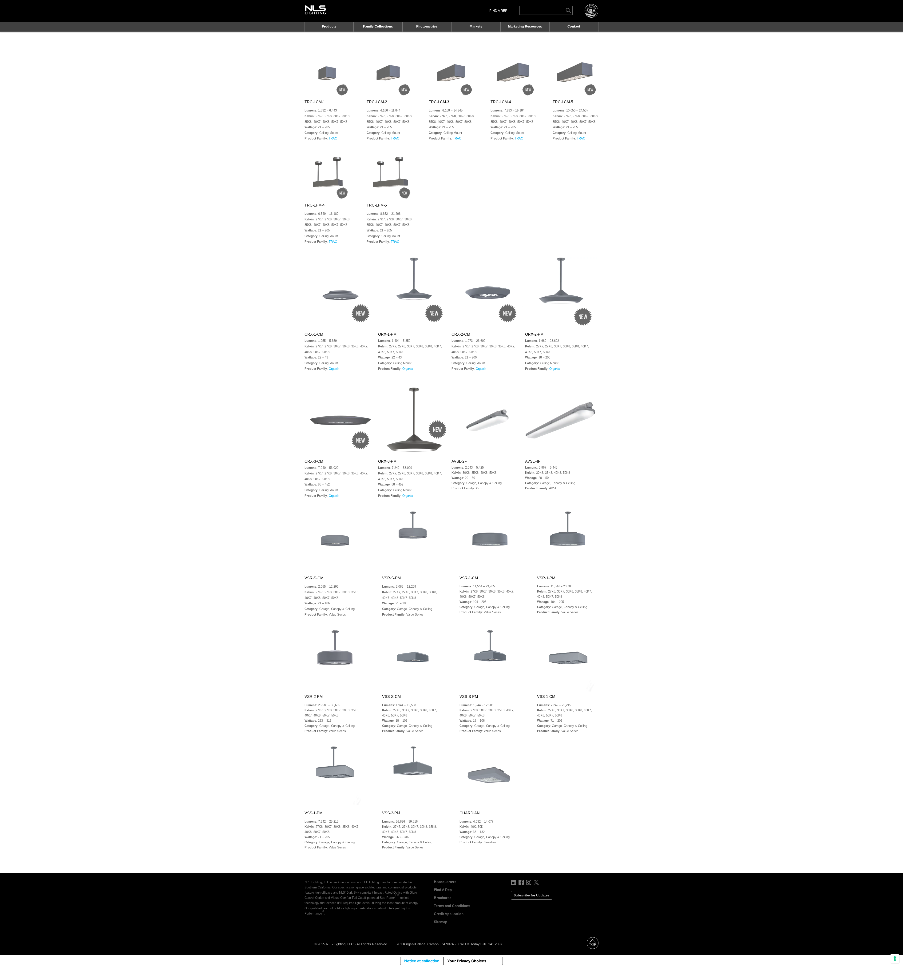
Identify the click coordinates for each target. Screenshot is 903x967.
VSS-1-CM (546, 697)
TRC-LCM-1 (315, 102)
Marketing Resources (525, 26)
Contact (573, 26)
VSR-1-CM (468, 578)
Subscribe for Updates (532, 895)
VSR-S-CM (314, 578)
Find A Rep (498, 10)
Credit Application (448, 914)
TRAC (333, 138)
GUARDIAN (469, 813)
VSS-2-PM (391, 813)
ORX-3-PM (387, 461)
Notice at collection (422, 961)
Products (329, 26)
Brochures (442, 898)
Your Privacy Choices (466, 961)
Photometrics (427, 26)
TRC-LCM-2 (377, 102)
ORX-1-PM (387, 334)
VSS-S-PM (468, 697)
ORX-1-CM (314, 334)
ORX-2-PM (534, 334)
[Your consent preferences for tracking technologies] (894, 958)
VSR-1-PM (546, 578)
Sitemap (440, 922)
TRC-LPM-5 (377, 205)
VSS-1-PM (313, 813)
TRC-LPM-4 (315, 205)
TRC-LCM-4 (501, 102)
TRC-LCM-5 (563, 102)
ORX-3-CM (314, 461)
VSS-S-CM (391, 697)
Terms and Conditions (452, 906)
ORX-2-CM (461, 334)
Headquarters (445, 882)
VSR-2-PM (314, 697)
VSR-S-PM (391, 578)
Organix (334, 368)
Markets (476, 26)
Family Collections (378, 26)
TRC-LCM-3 (439, 102)
